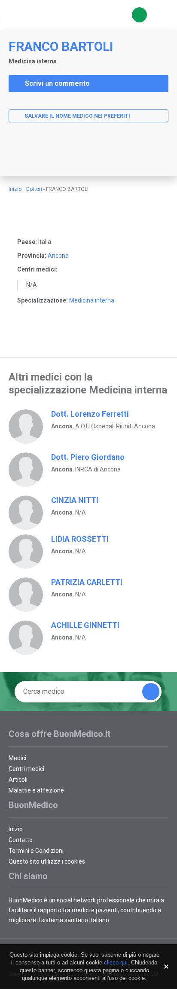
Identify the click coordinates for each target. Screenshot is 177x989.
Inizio (15, 189)
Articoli (18, 779)
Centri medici (26, 768)
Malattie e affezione (36, 790)
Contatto (21, 839)
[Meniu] (159, 15)
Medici (17, 758)
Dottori (34, 189)
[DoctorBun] (54, 15)
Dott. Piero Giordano (88, 457)
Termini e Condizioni (36, 850)
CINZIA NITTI (74, 500)
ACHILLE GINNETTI (85, 625)
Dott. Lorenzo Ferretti (90, 413)
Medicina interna (91, 300)
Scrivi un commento (57, 83)
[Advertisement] (88, 156)
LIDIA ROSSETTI (80, 538)
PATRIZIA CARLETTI (86, 582)
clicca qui (116, 962)
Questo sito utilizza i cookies (47, 861)
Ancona (58, 255)
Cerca (139, 14)
